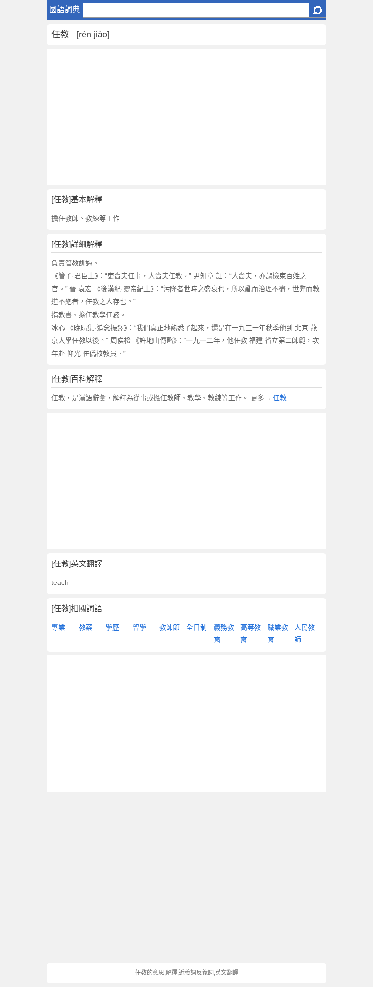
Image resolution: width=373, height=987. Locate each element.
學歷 (112, 627)
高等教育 (250, 633)
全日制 (196, 627)
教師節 (169, 627)
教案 (85, 627)
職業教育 (278, 633)
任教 (280, 398)
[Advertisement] (186, 117)
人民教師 (304, 633)
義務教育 (224, 633)
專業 (58, 627)
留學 (139, 627)
